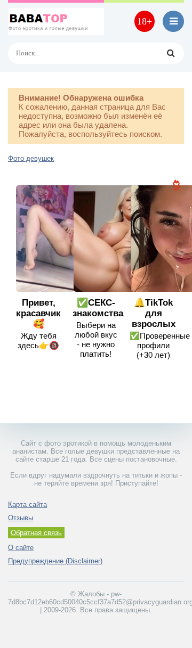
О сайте (21, 548)
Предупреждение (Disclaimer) (55, 561)
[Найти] (170, 53)
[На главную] (56, 21)
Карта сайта (27, 504)
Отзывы (20, 518)
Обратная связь (36, 533)
